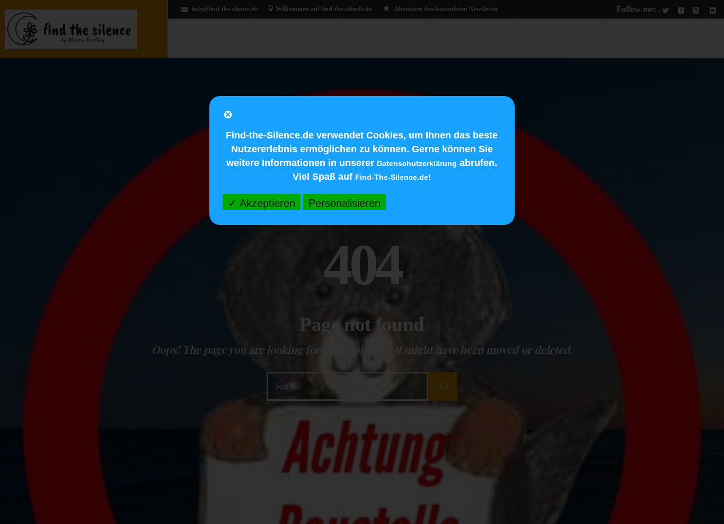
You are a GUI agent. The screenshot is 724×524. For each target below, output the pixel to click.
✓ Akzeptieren (261, 203)
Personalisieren (344, 203)
